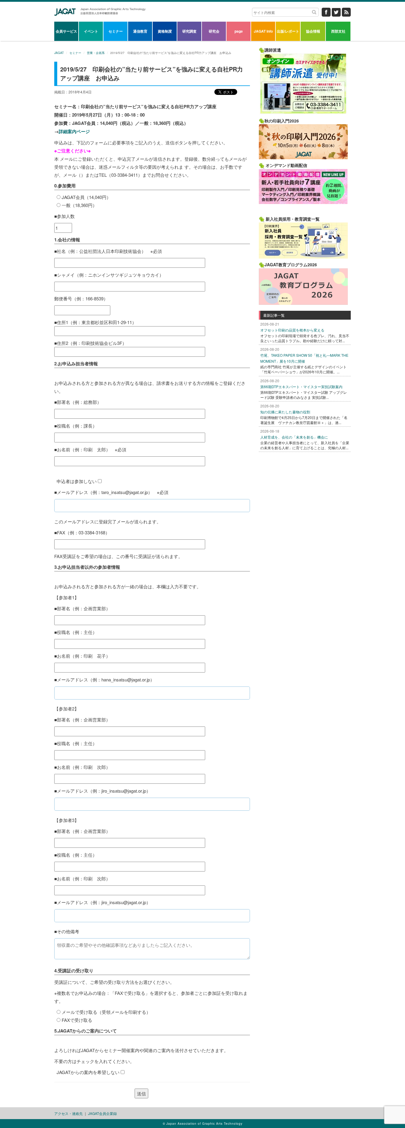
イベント (91, 31)
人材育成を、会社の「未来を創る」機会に (294, 436)
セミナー (116, 31)
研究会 (214, 31)
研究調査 (189, 31)
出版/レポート (288, 31)
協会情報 (313, 31)
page (239, 31)
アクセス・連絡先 (68, 1113)
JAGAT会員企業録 (102, 1113)
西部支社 (338, 31)
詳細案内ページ (74, 131)
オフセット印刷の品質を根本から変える (292, 329)
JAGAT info (263, 31)
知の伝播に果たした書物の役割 (285, 411)
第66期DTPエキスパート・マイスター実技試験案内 (301, 386)
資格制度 (165, 31)
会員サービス (66, 31)
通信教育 (140, 31)
